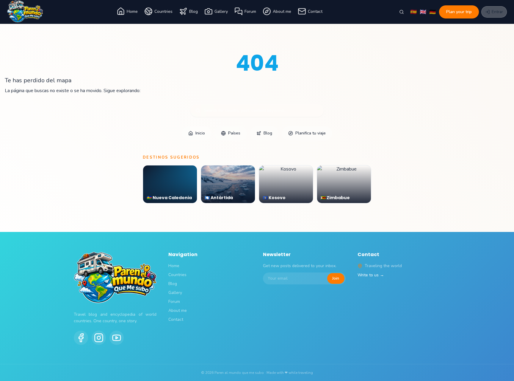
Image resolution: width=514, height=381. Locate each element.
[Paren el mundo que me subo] (25, 12)
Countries (163, 11)
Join (335, 278)
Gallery (221, 11)
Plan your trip (459, 12)
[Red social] (81, 338)
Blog (193, 11)
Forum (250, 11)
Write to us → (371, 275)
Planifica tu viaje (310, 133)
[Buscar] (401, 12)
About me (282, 11)
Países (234, 133)
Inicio (200, 133)
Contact (315, 11)
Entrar (497, 12)
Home (132, 11)
